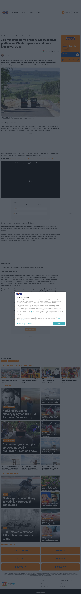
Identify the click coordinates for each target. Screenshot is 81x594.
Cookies (24, 319)
